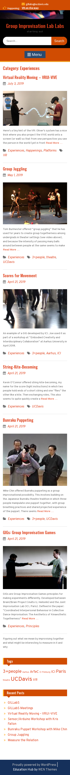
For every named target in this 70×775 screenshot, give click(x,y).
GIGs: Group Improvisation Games (29, 532)
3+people (38, 257)
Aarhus (51, 353)
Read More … (54, 143)
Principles (32, 626)
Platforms (49, 151)
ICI (59, 353)
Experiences (16, 151)
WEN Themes (47, 770)
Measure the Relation (23, 740)
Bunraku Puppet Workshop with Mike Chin (37, 729)
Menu (36, 54)
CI (40, 672)
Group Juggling (15, 169)
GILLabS (13, 703)
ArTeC (34, 672)
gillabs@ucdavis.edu (37, 4)
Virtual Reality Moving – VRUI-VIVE (30, 77)
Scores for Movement (20, 275)
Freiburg (46, 672)
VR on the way (30, 7)
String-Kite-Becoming (20, 367)
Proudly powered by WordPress (34, 765)
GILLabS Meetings (20, 708)
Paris (61, 672)
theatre (51, 257)
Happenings (34, 151)
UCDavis (8, 262)
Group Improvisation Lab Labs (35, 26)
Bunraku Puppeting (18, 420)
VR (5, 155)
